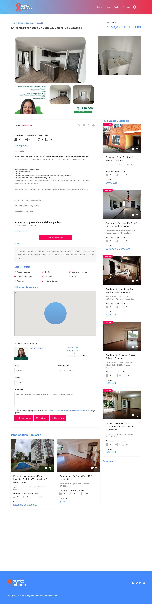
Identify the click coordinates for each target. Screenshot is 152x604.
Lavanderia (48, 276)
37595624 (74, 351)
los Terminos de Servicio (78, 411)
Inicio (13, 23)
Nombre (17, 366)
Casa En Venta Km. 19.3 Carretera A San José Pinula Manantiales (119, 426)
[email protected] (20, 231)
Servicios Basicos (51, 281)
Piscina (74, 276)
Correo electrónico (63, 366)
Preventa (126, 7)
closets (47, 272)
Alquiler (116, 7)
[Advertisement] (55, 539)
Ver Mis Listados (37, 348)
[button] (55, 313)
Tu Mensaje (18, 389)
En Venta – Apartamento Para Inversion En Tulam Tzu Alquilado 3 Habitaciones (30, 479)
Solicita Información (55, 237)
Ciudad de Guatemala (26, 23)
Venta (108, 7)
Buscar (99, 7)
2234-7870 (75, 348)
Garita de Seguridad (24, 276)
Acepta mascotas (23, 272)
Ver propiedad (32, 465)
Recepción (21, 281)
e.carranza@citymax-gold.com (77, 356)
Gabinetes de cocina (79, 272)
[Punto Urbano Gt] (23, 10)
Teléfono (17, 377)
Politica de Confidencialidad (58, 411)
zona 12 (40, 23)
